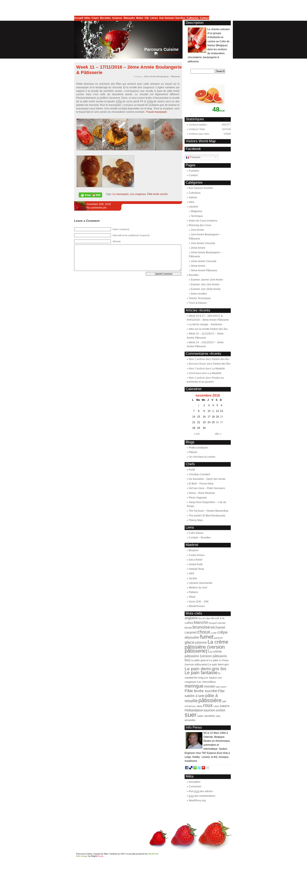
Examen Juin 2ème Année (206, 289)
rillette (200, 706)
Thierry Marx (196, 520)
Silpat (192, 596)
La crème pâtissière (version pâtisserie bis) (206, 656)
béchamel (218, 627)
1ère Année (197, 229)
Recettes (106, 18)
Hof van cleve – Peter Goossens (207, 488)
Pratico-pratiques (198, 447)
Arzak (192, 469)
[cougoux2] (118, 186)
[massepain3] (144, 149)
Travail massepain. (156, 111)
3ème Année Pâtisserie (204, 270)
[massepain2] (118, 149)
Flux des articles (201, 791)
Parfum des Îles (220, 359)
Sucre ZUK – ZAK (199, 601)
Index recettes (199, 293)
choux (203, 632)
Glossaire (129, 18)
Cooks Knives (196, 555)
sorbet (220, 710)
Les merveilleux (206, 681)
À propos (194, 170)
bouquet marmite (217, 623)
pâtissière (209, 700)
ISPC (192, 573)
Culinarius (193, 18)
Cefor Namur (196, 533)
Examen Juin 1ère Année (205, 284)
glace (189, 642)
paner (224, 686)
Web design (82, 856)
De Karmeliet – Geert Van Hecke (207, 479)
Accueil (79, 18)
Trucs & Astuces (198, 302)
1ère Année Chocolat (203, 243)
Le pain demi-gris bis (205, 668)
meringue (194, 686)
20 (221, 416)
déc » (218, 433)
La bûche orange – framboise (205, 324)
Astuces (117, 18)
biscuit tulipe (204, 618)
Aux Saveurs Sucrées (172, 18)
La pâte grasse (200, 660)
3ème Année (198, 265)
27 (221, 422)
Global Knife (196, 564)
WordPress (153, 854)
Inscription (194, 781)
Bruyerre (194, 550)
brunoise (201, 627)
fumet (206, 637)
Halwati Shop (196, 568)
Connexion (195, 786)
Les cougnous (138, 194)
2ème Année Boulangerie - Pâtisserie (162, 76)
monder (209, 686)
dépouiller (192, 637)
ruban (216, 706)
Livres (154, 18)
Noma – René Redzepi (202, 493)
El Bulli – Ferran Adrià (201, 483)
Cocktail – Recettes (200, 537)
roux (208, 705)
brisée (188, 627)
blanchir (201, 622)
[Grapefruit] (209, 113)
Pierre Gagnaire (198, 497)
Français (194, 157)
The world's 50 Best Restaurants (207, 515)
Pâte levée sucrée (157, 194)
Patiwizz (193, 592)
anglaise (191, 618)
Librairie (193, 206)
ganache (218, 638)
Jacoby (193, 578)
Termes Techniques (200, 298)
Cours (95, 18)
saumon (209, 710)
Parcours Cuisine (161, 49)
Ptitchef (193, 452)
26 (217, 422)
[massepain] (92, 149)
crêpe (222, 632)
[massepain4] (170, 149)
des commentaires (202, 795)
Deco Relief (195, 559)
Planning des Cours (200, 225)
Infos (87, 18)
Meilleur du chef (198, 587)
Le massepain (121, 194)
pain (218, 686)
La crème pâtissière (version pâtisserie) (206, 646)
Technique (197, 216)
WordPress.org (197, 800)
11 (213, 411)
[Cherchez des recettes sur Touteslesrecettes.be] (166, 53)
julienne (201, 642)
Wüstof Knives (197, 606)
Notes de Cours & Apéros (203, 220)
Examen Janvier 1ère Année (207, 279)
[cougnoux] (92, 186)
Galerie (193, 197)
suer (191, 714)
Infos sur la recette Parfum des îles (208, 329)
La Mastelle (218, 368)
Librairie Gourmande (200, 583)
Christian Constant (199, 474)
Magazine (196, 211)
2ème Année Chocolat (203, 261)
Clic (147, 18)
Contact (204, 18)
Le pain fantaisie (201, 672)
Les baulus (210, 677)
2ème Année (198, 247)
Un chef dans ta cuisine (202, 456)
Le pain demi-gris (218, 664)
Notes (140, 18)
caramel (191, 632)
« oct (196, 433)
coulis (214, 633)
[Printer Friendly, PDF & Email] (91, 196)
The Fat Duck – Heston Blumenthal (208, 510)
